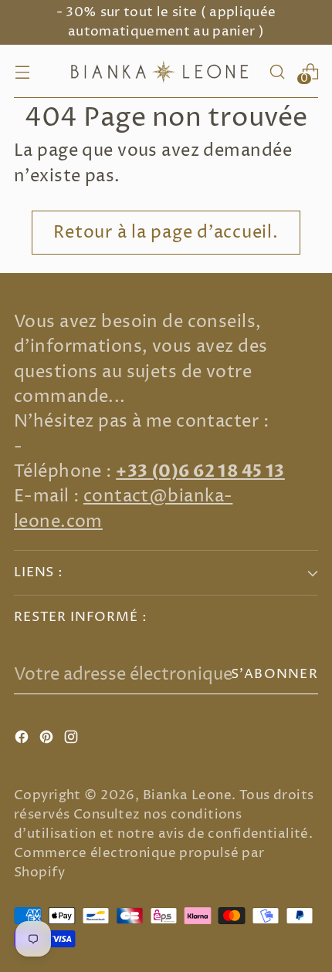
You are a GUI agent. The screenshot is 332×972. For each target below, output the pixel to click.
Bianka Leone (187, 796)
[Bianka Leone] (163, 71)
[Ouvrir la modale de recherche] (277, 71)
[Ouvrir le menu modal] (22, 71)
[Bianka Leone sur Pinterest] (48, 739)
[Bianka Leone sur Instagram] (72, 739)
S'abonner (274, 674)
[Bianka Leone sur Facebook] (23, 739)
